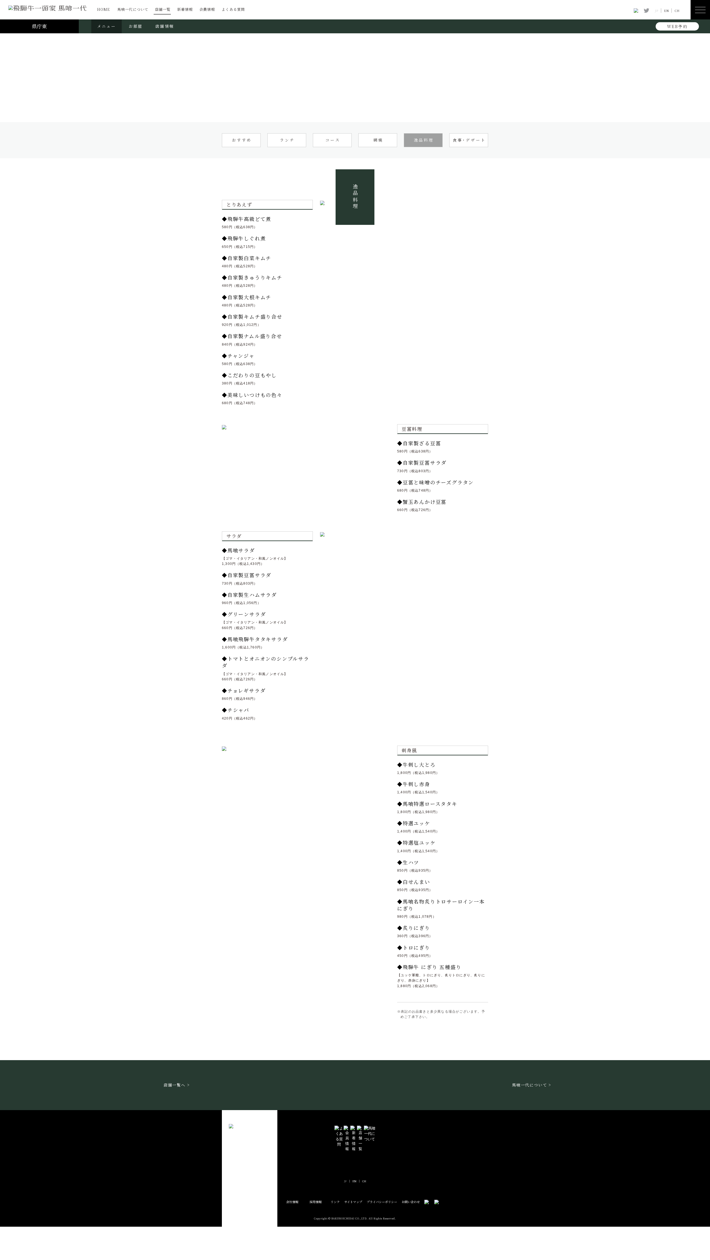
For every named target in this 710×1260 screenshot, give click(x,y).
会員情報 (207, 9)
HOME (103, 9)
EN (666, 10)
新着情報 (185, 9)
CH (676, 10)
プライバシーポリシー (382, 1201)
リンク (335, 1201)
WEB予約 (677, 26)
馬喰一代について (132, 9)
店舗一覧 (163, 9)
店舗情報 (164, 26)
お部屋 (136, 26)
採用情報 (316, 1201)
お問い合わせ (411, 1201)
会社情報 (292, 1201)
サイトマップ (353, 1201)
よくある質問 (233, 9)
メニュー (106, 26)
